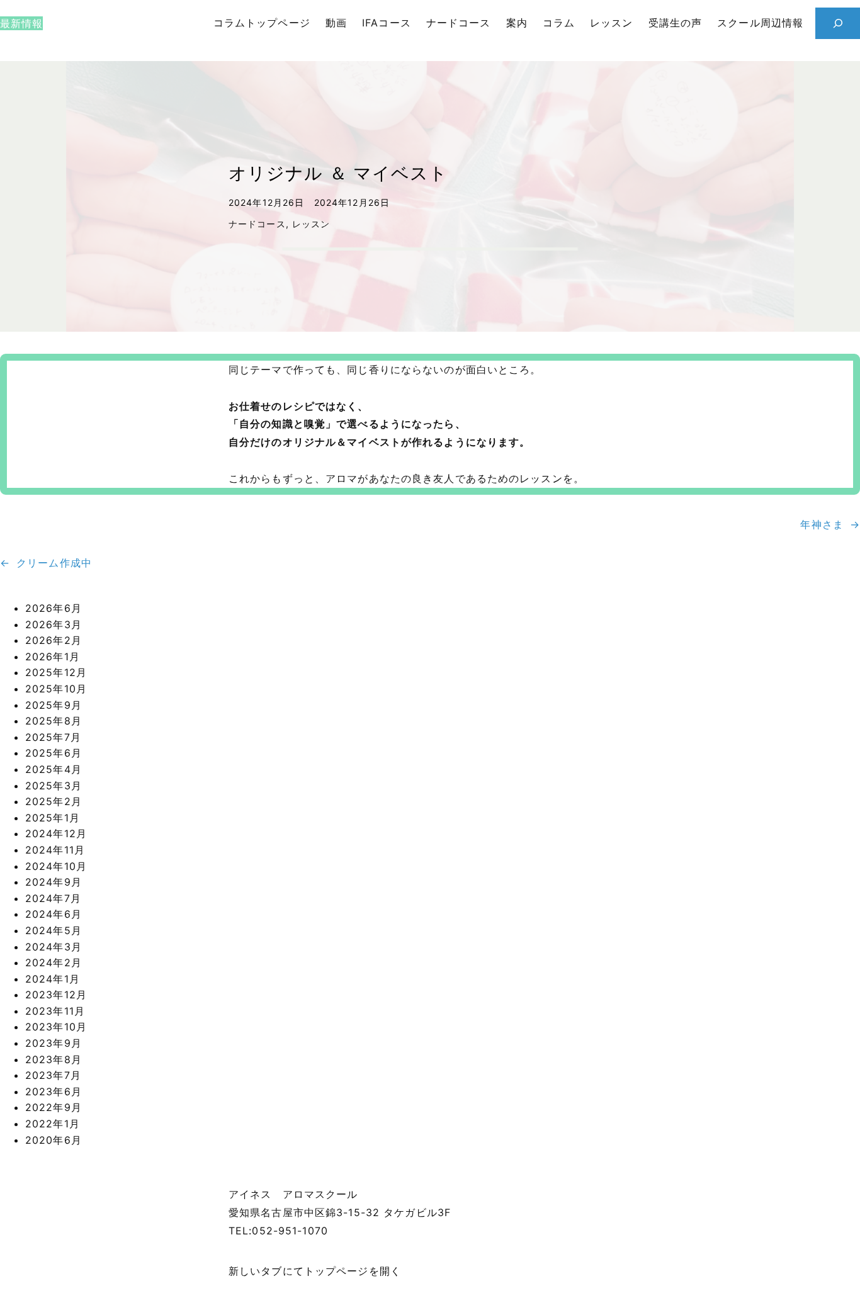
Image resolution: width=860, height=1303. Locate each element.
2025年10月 (56, 688)
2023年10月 (56, 1026)
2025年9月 (53, 705)
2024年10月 (56, 866)
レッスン (311, 223)
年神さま (821, 524)
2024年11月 (55, 849)
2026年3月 (53, 624)
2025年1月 (52, 817)
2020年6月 (53, 1140)
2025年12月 (56, 672)
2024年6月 (53, 914)
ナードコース (257, 223)
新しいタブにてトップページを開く (315, 1271)
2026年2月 (53, 640)
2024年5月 (53, 930)
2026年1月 (52, 656)
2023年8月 (53, 1059)
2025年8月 (53, 720)
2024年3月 (53, 946)
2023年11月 (55, 1011)
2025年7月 (53, 737)
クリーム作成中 (54, 562)
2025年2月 (53, 801)
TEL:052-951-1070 (278, 1230)
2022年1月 (52, 1123)
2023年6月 (53, 1091)
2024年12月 (56, 833)
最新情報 (21, 23)
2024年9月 (53, 882)
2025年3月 (53, 785)
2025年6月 (53, 753)
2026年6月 (53, 608)
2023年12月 (56, 994)
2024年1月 (52, 979)
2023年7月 (53, 1075)
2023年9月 (53, 1043)
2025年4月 (53, 769)
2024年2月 (53, 962)
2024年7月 (53, 898)
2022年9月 (53, 1107)
